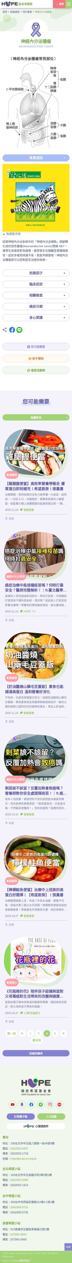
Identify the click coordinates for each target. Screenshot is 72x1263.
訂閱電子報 (20, 1116)
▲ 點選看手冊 (12, 234)
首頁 (5, 11)
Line (19, 330)
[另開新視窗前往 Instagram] (50, 1104)
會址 (6, 1137)
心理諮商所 (41, 1126)
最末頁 (36, 1040)
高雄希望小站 (11, 1223)
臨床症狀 (36, 284)
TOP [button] (68, 1247)
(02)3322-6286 (19, 1180)
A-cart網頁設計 (22, 1260)
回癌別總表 (36, 1053)
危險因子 (36, 273)
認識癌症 (15, 11)
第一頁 (11, 1033)
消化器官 (27, 11)
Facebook (12, 330)
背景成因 (36, 158)
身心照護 (36, 317)
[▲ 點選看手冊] (36, 197)
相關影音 (36, 417)
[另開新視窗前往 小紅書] (59, 1104)
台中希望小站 (11, 1196)
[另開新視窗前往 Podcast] (22, 1104)
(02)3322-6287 (19, 1148)
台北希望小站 (11, 1169)
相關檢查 (36, 295)
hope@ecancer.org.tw (24, 1158)
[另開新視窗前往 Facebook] (31, 1104)
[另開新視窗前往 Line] (41, 1104)
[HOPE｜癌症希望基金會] (17, 3)
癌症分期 (36, 306)
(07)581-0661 (19, 1234)
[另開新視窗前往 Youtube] (12, 1104)
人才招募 (51, 1116)
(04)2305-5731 (19, 1207)
